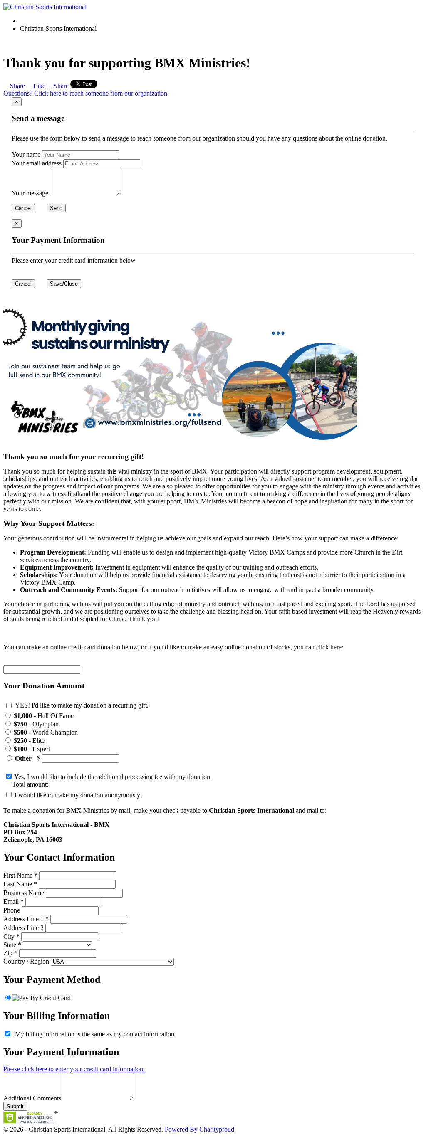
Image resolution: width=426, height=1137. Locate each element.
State (9, 944)
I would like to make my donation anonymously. (77, 795)
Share (17, 85)
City (9, 936)
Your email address (37, 163)
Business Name (23, 892)
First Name (17, 875)
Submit (15, 1106)
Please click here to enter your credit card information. (74, 1069)
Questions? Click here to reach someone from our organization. (86, 93)
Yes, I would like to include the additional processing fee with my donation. (112, 776)
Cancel (23, 208)
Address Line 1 (23, 918)
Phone (11, 910)
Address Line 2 (23, 927)
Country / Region (26, 961)
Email (11, 901)
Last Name (17, 884)
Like (39, 85)
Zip (7, 953)
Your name (26, 154)
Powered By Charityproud (199, 1129)
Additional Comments (32, 1098)
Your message (30, 193)
